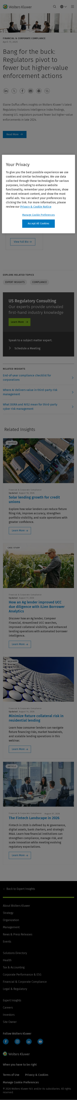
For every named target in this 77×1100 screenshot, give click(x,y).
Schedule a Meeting (27, 348)
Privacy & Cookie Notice (35, 206)
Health (7, 960)
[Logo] (19, 6)
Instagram (17, 1041)
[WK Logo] (16, 1054)
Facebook (6, 1041)
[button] (6, 91)
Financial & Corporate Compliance (25, 981)
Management (11, 927)
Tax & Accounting (14, 967)
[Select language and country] (63, 6)
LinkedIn (29, 1041)
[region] (38, 194)
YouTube (40, 1041)
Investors (9, 1014)
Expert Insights (20, 889)
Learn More (17, 322)
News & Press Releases (17, 934)
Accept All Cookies (38, 223)
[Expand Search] (54, 6)
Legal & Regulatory (15, 989)
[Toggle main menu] (71, 6)
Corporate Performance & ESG (22, 974)
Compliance (39, 282)
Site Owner (10, 1022)
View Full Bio (21, 241)
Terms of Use (11, 1075)
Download (14, 134)
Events (7, 941)
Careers (8, 1007)
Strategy (8, 913)
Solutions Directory (15, 953)
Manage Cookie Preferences (38, 214)
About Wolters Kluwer (16, 905)
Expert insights (15, 282)
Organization (11, 920)
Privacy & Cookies (36, 1075)
